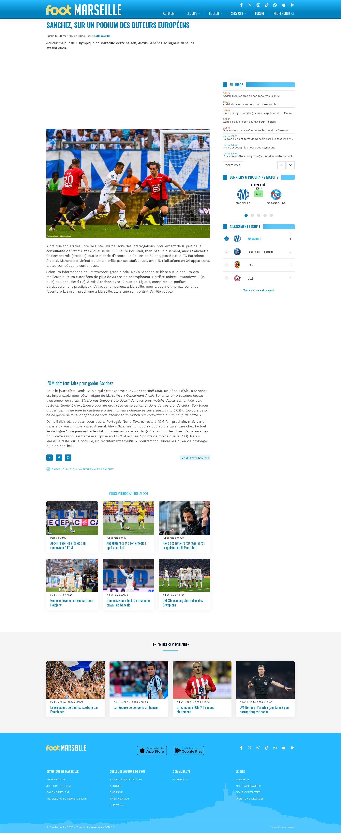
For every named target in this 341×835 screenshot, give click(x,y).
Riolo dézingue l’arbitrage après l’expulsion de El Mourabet (184, 545)
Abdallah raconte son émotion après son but (126, 545)
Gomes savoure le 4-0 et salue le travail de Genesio (128, 602)
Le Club (214, 13)
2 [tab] (252, 215)
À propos (242, 779)
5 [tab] (271, 215)
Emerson (116, 792)
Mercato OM (55, 779)
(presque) (79, 256)
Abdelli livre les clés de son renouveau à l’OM (68, 545)
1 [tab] (246, 215)
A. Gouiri (116, 785)
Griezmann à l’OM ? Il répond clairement (195, 709)
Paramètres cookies (282, 827)
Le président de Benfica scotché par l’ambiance (74, 709)
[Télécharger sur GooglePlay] (293, 5)
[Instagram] (258, 5)
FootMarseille (101, 35)
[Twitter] (250, 5)
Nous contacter (248, 792)
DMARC (109, 827)
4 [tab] (265, 215)
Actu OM (168, 13)
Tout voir (232, 165)
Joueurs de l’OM (58, 785)
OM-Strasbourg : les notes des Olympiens (183, 602)
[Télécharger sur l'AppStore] (284, 5)
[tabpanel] (259, 196)
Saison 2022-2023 (63, 469)
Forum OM (180, 779)
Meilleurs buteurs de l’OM (66, 798)
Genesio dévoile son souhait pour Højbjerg (72, 602)
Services (237, 13)
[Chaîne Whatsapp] (275, 5)
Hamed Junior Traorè (126, 779)
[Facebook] (241, 5)
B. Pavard (116, 804)
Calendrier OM (57, 792)
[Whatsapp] (68, 457)
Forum (259, 13)
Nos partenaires (248, 785)
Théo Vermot (119, 798)
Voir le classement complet (258, 290)
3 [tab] (258, 215)
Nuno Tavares (84, 469)
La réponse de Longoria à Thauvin (135, 707)
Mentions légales (250, 798)
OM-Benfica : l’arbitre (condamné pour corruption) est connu (265, 709)
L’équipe (192, 13)
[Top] (330, 826)
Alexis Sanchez (104, 469)
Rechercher (282, 13)
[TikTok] (266, 5)
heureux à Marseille (128, 286)
